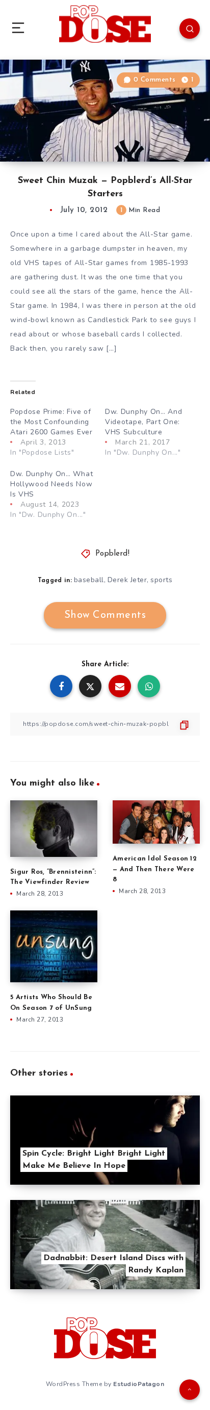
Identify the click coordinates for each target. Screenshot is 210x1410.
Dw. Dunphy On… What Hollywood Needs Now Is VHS (51, 484)
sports (161, 580)
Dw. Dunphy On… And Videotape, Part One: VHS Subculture (143, 422)
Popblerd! (112, 554)
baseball (89, 580)
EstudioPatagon (138, 1384)
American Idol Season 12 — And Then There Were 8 (155, 869)
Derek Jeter (127, 580)
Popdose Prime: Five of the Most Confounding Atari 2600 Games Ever (51, 422)
